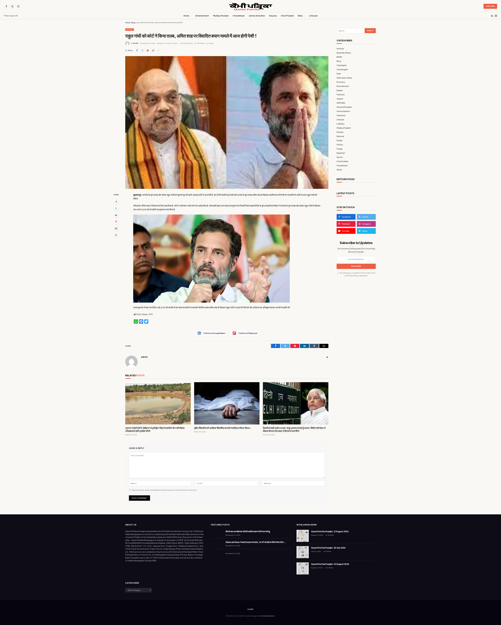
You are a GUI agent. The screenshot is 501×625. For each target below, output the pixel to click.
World (339, 169)
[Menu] (496, 16)
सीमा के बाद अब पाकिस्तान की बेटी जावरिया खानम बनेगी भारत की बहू (247, 531)
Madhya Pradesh (221, 15)
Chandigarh (342, 65)
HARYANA (341, 103)
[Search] (492, 16)
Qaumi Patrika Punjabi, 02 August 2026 (330, 564)
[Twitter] (116, 208)
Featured (340, 94)
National (129, 29)
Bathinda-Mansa (344, 53)
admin (135, 43)
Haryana (273, 15)
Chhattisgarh (342, 69)
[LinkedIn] (116, 215)
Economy (341, 82)
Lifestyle (313, 15)
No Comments (187, 43)
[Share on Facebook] (137, 50)
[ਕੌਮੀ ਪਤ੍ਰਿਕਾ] (250, 6)
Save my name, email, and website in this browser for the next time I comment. (164, 490)
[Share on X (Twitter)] (142, 50)
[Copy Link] (153, 50)
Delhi (339, 73)
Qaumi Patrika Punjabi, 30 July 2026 (328, 547)
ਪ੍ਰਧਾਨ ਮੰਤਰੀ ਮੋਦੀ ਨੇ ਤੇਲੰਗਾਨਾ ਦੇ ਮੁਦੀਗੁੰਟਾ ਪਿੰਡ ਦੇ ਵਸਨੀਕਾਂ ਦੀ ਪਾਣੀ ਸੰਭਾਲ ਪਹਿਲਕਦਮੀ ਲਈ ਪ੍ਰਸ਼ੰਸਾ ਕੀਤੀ (154, 429)
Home (186, 15)
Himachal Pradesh (344, 107)
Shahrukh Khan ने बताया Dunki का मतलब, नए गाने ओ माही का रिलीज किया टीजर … (255, 542)
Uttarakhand (238, 15)
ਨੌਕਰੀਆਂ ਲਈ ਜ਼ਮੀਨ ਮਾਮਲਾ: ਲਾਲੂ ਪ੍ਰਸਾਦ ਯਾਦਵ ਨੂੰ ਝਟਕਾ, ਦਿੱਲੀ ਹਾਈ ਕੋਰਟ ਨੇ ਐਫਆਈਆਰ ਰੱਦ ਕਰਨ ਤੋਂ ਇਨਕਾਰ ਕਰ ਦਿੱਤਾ (294, 429)
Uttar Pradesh (287, 15)
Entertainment (202, 15)
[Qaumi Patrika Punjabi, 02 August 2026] (303, 568)
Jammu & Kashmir (257, 15)
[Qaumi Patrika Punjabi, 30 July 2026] (303, 552)
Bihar (300, 15)
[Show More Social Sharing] (158, 50)
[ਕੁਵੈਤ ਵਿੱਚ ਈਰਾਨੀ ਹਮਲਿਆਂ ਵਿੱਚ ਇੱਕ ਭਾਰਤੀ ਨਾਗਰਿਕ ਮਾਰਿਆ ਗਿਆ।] (227, 403)
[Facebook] (116, 201)
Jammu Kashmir (343, 111)
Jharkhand (341, 115)
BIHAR (339, 57)
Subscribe (490, 6)
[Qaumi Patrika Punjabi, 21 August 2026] (303, 536)
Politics (340, 144)
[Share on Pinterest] (147, 50)
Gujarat (340, 98)
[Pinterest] (116, 221)
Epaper (340, 90)
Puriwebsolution (268, 616)
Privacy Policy (352, 276)
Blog (133, 23)
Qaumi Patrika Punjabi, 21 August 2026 (329, 531)
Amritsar (340, 48)
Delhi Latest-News (344, 78)
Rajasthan (341, 153)
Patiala (339, 140)
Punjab (339, 149)
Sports (340, 157)
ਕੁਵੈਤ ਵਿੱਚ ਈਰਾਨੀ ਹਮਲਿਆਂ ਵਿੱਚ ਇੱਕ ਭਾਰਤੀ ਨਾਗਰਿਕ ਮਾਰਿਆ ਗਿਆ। (222, 428)
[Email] (116, 228)
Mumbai (340, 132)
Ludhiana (340, 124)
